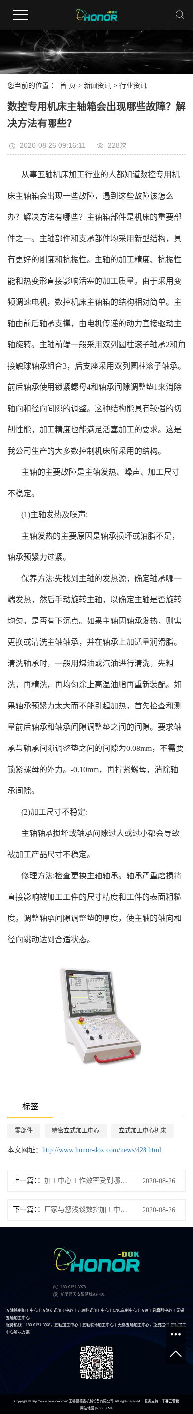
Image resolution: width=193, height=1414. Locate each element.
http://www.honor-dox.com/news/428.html (101, 1150)
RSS (99, 1408)
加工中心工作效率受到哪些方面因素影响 (86, 1180)
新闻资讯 (97, 85)
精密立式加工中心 (75, 1130)
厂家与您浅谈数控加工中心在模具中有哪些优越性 (86, 1209)
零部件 (24, 1130)
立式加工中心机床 (142, 1130)
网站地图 (87, 1408)
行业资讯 (133, 85)
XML (109, 1408)
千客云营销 (170, 1401)
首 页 (68, 85)
